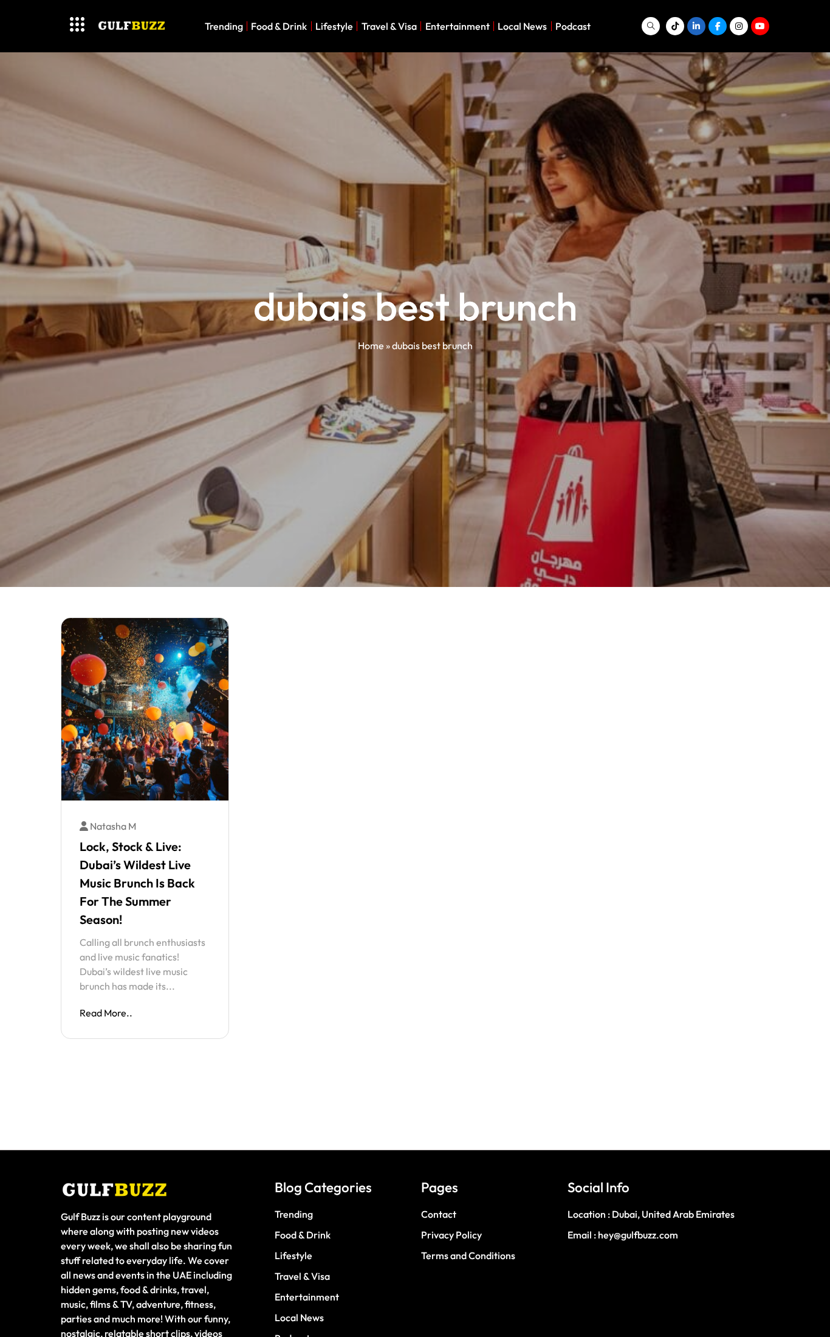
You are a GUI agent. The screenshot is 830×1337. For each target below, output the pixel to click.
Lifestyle (334, 26)
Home (371, 345)
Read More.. (106, 1013)
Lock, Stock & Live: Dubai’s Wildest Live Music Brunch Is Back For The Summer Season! (137, 883)
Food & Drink (279, 26)
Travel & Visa (389, 26)
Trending (224, 26)
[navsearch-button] (651, 26)
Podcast (573, 26)
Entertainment (457, 26)
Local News (522, 26)
